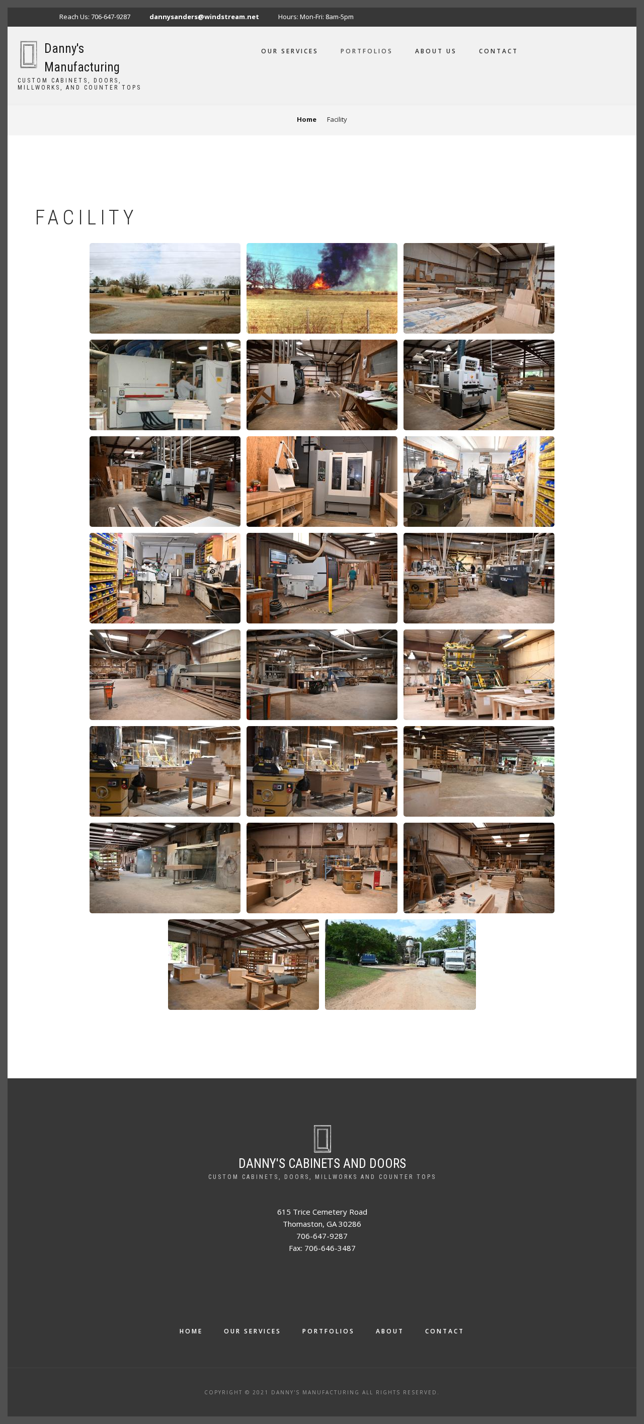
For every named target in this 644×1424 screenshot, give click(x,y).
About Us (436, 51)
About (390, 1331)
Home (191, 1331)
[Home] (28, 53)
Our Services (289, 51)
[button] (165, 287)
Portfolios (367, 51)
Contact (498, 51)
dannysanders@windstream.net (204, 16)
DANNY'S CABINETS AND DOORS (322, 1163)
